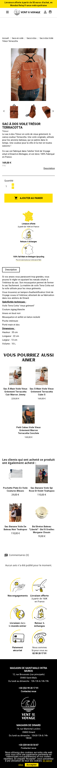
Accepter (31, 764)
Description (49, 168)
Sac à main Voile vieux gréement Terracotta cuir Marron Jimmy (15, 391)
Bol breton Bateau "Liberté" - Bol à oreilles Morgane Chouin (41, 529)
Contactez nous (28, 691)
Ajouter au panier (28, 198)
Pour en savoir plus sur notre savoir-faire (28, 260)
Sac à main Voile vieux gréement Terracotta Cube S (42, 391)
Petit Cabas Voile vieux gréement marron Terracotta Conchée (28, 430)
